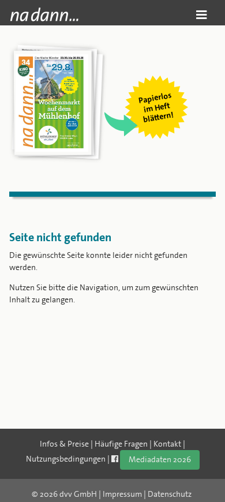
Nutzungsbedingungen (66, 459)
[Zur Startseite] (44, 14)
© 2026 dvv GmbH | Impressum (87, 494)
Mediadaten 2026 (160, 459)
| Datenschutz (167, 494)
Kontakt (167, 444)
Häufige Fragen (121, 444)
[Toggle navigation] (201, 14)
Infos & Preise (64, 444)
